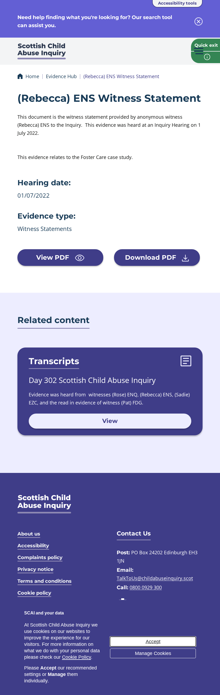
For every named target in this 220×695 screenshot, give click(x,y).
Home (32, 76)
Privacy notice (35, 569)
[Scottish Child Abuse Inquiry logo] (41, 52)
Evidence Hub (61, 76)
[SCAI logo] (44, 503)
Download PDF (151, 257)
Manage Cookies (153, 653)
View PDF (53, 257)
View (110, 421)
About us (28, 534)
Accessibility (33, 546)
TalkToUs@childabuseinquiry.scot (155, 578)
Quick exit (206, 45)
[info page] (205, 57)
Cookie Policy (76, 657)
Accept (153, 641)
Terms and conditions (44, 581)
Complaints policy (40, 557)
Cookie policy (34, 593)
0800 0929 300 (146, 587)
